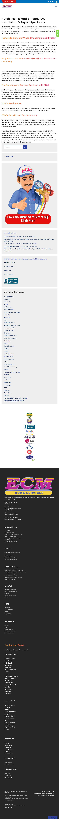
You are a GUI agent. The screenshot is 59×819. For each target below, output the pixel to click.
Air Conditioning (8, 309)
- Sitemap (51, 795)
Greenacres (8, 680)
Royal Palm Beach (10, 685)
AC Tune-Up (7, 302)
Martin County (8, 270)
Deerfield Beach (10, 705)
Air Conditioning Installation (12, 312)
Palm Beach (8, 663)
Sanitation (7, 380)
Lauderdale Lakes (10, 712)
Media (6, 597)
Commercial (8, 613)
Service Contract (9, 359)
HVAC (6, 361)
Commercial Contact (10, 631)
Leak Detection (9, 554)
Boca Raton (8, 661)
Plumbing (6, 369)
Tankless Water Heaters (11, 559)
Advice (6, 304)
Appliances (7, 317)
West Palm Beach (10, 669)
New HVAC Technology (10, 367)
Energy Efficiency (9, 346)
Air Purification (9, 609)
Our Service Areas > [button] (15, 645)
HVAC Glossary (9, 539)
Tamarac (7, 707)
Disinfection (7, 341)
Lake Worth (8, 665)
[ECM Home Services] (7, 6)
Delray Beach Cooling (10, 338)
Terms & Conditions (39, 793)
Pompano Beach (10, 716)
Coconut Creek (9, 718)
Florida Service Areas (10, 595)
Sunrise (7, 720)
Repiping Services (9, 556)
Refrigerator (7, 377)
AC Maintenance (8, 296)
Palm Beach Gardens (11, 676)
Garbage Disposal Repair (11, 557)
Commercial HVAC (9, 328)
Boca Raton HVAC (9, 322)
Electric (6, 343)
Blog (5, 320)
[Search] (25, 147)
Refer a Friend (8, 615)
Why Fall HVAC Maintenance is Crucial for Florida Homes (20, 246)
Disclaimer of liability (43, 795)
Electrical (7, 607)
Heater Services (8, 354)
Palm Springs (9, 682)
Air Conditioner (8, 307)
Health (6, 351)
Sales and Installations (10, 536)
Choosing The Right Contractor (13, 538)
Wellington (8, 667)
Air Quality (7, 315)
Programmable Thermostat (12, 372)
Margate (7, 714)
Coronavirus (7, 333)
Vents (5, 387)
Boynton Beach (10, 658)
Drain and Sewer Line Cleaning (12, 552)
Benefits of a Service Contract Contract (15, 572)
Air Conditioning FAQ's (11, 541)
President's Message (10, 589)
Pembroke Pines (10, 727)
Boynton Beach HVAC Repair (12, 325)
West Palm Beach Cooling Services (14, 400)
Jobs (6, 627)
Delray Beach (9, 689)
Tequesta (8, 693)
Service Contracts (9, 356)
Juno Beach (8, 687)
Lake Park (8, 691)
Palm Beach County (9, 262)
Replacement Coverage (11, 575)
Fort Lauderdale (10, 722)
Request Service (9, 629)
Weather (6, 395)
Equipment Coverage (10, 574)
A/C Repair (7, 530)
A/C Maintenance (9, 532)
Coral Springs (9, 725)
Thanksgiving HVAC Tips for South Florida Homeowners (20, 243)
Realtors (6, 374)
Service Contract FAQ (10, 579)
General (6, 348)
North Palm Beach (10, 678)
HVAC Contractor (9, 364)
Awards (7, 593)
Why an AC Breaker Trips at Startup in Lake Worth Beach (20, 236)
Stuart (7, 743)
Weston (7, 729)
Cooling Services (8, 330)
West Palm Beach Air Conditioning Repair (16, 398)
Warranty (6, 390)
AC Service (7, 299)
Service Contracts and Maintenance (14, 534)
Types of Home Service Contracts (13, 577)
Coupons (7, 625)
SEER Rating (7, 382)
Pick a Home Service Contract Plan (14, 570)
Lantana (7, 674)
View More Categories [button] (14, 292)
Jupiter (7, 672)
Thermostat (7, 385)
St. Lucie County (8, 274)
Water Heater (8, 393)
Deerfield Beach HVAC (10, 335)
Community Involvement (11, 591)
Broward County (9, 266)
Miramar (7, 709)
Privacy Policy (50, 793)
